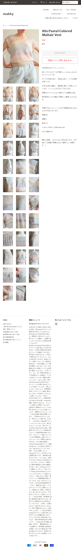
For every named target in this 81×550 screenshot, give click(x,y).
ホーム (5, 25)
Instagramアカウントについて (39, 324)
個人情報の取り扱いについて (12, 340)
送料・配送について (9, 329)
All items (71, 10)
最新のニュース (34, 320)
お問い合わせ (54, 2)
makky (8, 14)
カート (45, 2)
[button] (36, 56)
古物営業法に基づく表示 (10, 332)
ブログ (75, 18)
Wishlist (71, 14)
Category (56, 14)
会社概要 (5, 342)
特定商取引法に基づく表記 (11, 334)
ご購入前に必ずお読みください (56, 18)
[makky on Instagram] (56, 324)
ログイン (35, 2)
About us (57, 10)
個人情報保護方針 (8, 337)
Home (46, 10)
